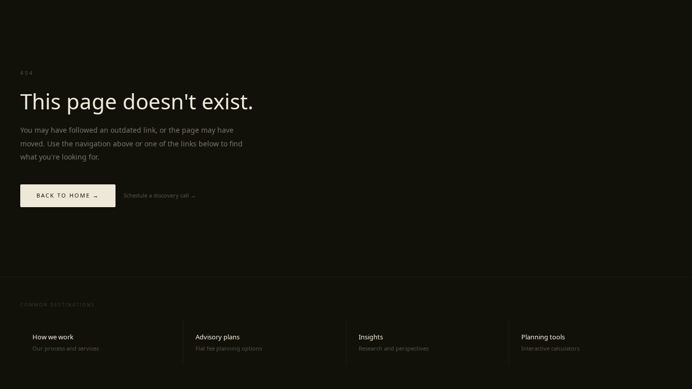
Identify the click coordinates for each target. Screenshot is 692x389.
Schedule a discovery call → (160, 195)
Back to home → (67, 195)
